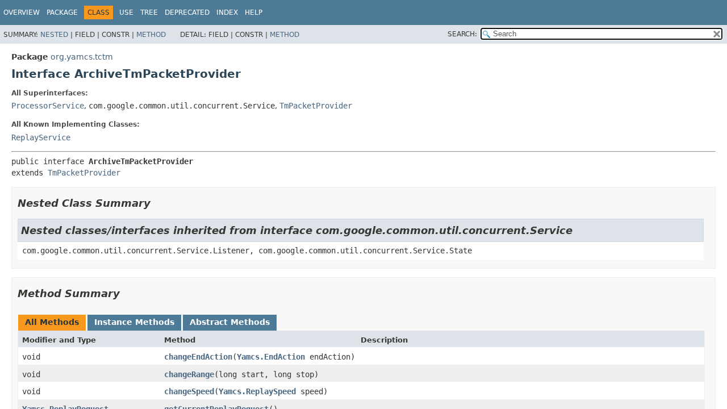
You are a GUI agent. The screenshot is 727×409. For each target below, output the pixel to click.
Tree (149, 12)
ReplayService (40, 137)
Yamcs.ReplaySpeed (257, 391)
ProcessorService (47, 105)
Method (151, 35)
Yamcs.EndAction (271, 356)
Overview (21, 12)
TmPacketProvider (315, 105)
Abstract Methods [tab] (230, 322)
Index (227, 12)
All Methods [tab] (52, 322)
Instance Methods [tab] (134, 322)
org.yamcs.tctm (82, 56)
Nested (54, 35)
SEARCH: (462, 34)
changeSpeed (189, 391)
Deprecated (187, 12)
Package (62, 12)
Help (253, 12)
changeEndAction (198, 356)
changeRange (189, 374)
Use (126, 12)
